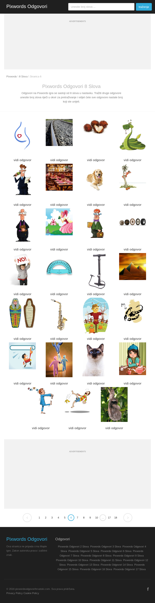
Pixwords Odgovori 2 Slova (73, 546)
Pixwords (11, 76)
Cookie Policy (31, 593)
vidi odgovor (22, 160)
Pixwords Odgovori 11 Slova (106, 560)
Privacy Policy (14, 593)
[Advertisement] (77, 48)
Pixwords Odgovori (26, 6)
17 (109, 517)
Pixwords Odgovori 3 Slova (105, 546)
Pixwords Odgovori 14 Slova (117, 564)
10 (96, 517)
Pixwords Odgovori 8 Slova (96, 555)
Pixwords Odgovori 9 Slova (128, 555)
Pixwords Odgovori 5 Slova (83, 551)
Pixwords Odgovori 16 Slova (96, 569)
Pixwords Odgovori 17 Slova (130, 569)
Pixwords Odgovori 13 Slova (83, 564)
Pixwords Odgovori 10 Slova (72, 560)
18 (115, 517)
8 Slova (23, 76)
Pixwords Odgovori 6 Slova (116, 551)
